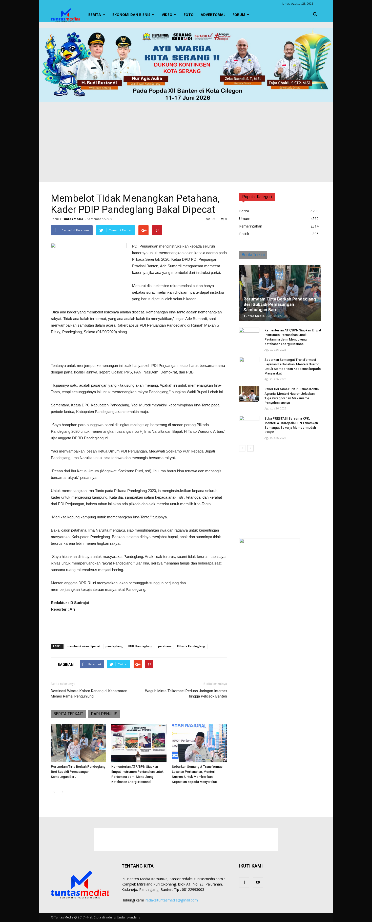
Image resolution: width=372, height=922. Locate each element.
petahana (165, 646)
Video (167, 14)
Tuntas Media (72, 219)
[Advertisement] (186, 140)
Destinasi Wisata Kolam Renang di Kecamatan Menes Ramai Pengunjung (89, 694)
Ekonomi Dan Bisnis (131, 14)
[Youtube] (258, 882)
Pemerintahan (250, 226)
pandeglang (114, 646)
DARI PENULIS (104, 713)
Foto (189, 14)
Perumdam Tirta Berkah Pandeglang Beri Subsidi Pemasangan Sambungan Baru (78, 772)
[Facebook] (244, 882)
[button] (315, 15)
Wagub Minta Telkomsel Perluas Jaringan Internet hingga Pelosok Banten (186, 694)
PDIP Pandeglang (140, 646)
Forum (239, 14)
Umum (244, 218)
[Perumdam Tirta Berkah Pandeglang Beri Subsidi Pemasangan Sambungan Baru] (78, 743)
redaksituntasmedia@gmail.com (172, 900)
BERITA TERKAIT (68, 713)
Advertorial (213, 14)
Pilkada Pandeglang (191, 646)
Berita (94, 14)
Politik (244, 233)
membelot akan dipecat (83, 646)
